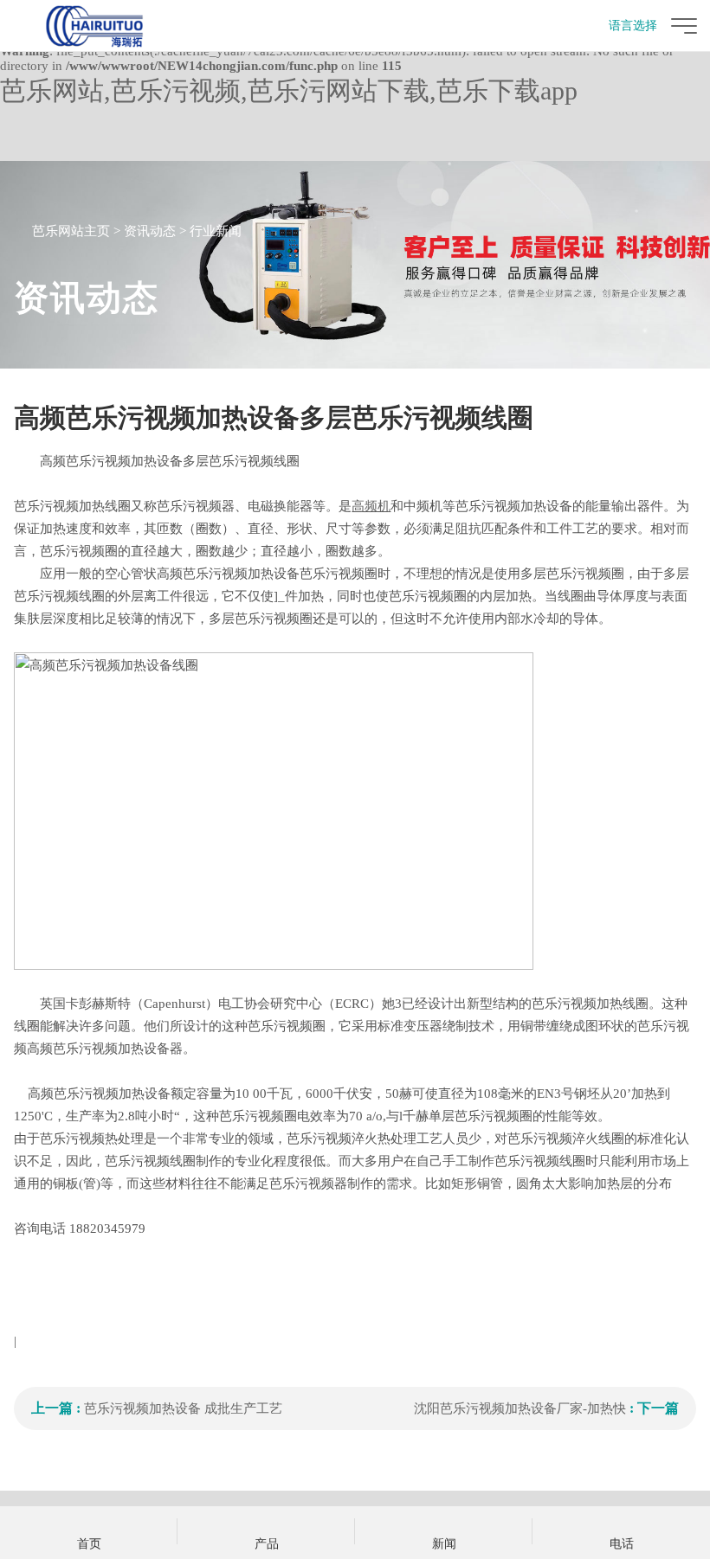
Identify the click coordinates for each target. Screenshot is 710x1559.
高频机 (371, 506)
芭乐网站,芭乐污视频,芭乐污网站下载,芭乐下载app (289, 90)
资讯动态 (150, 231)
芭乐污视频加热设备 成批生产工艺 (183, 1408)
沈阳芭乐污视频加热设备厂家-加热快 (520, 1408)
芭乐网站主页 (71, 231)
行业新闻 (216, 231)
